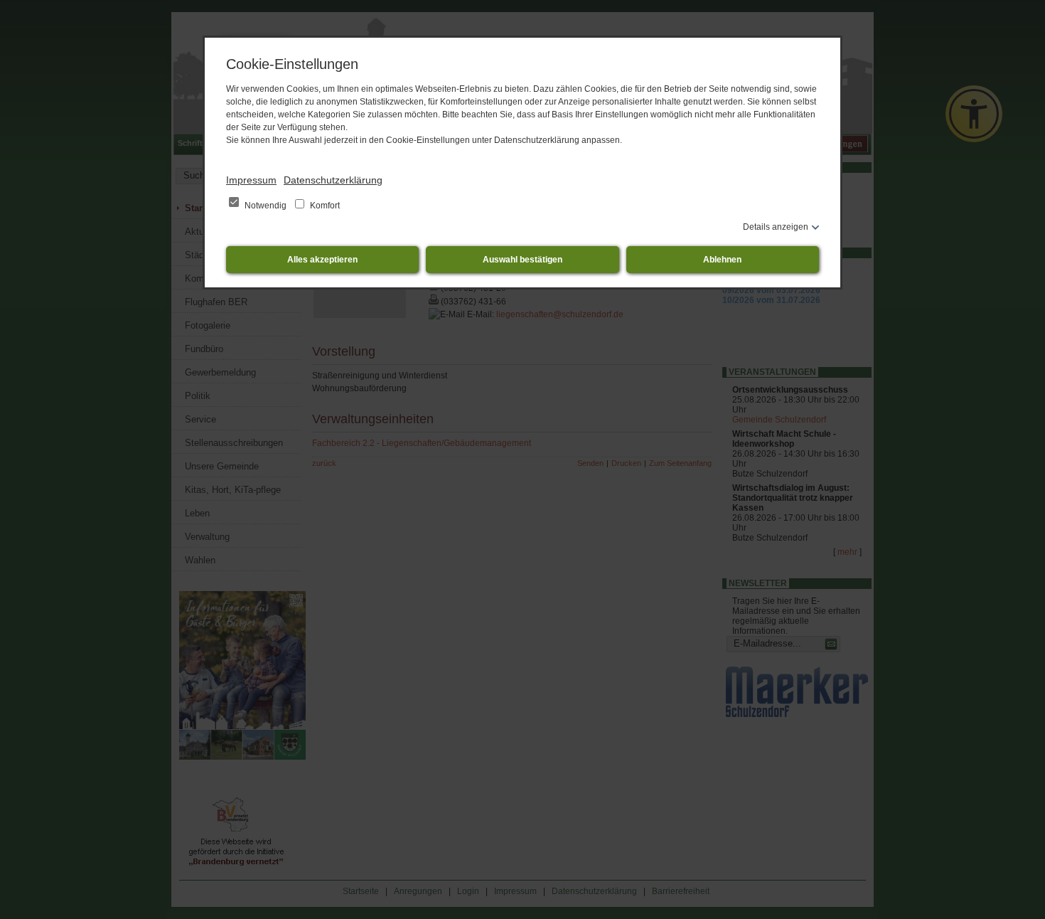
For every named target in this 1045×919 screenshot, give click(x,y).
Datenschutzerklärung (333, 180)
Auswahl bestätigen (522, 260)
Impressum (251, 180)
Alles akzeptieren (322, 260)
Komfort (324, 206)
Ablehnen (722, 260)
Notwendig (265, 206)
